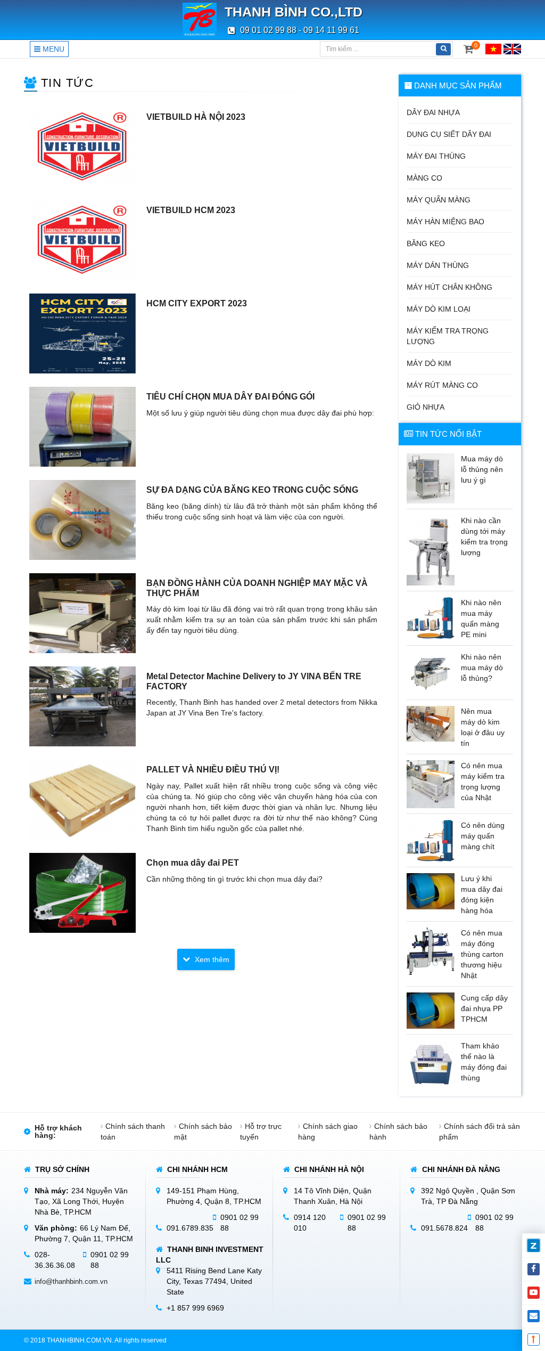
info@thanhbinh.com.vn (71, 1281)
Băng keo (426, 243)
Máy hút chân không (449, 287)
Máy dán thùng (438, 265)
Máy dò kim (429, 363)
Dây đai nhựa (433, 112)
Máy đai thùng (436, 156)
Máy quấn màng (438, 200)
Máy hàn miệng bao (445, 221)
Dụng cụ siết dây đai (449, 134)
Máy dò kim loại (438, 309)
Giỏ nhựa (425, 407)
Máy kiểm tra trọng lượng (448, 336)
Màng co (424, 178)
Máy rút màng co (442, 385)
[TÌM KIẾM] (443, 49)
